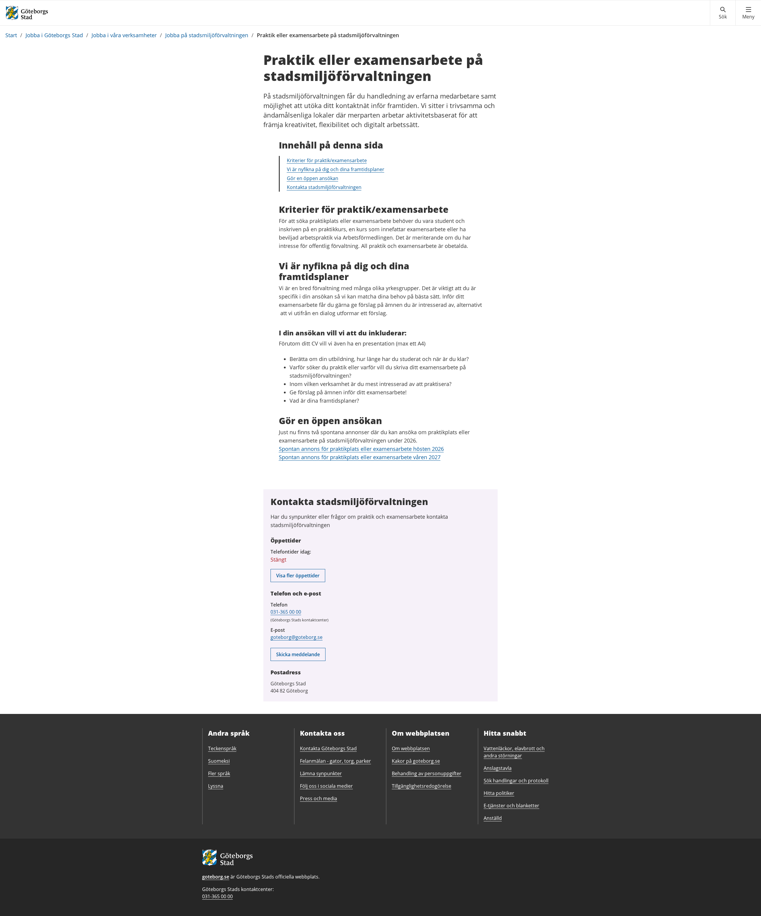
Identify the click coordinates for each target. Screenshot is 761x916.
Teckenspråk (222, 748)
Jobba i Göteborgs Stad (54, 35)
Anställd (493, 818)
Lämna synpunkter (321, 773)
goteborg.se (215, 876)
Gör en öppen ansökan (312, 178)
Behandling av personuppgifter (426, 773)
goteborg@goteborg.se (297, 637)
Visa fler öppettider (298, 575)
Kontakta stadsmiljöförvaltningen (324, 187)
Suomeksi (219, 761)
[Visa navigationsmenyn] (748, 13)
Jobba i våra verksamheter (124, 35)
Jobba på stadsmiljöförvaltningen (206, 35)
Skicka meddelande (298, 654)
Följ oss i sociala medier (326, 786)
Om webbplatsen (411, 748)
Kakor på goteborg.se (416, 761)
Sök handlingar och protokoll (516, 780)
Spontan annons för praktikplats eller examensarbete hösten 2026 (361, 448)
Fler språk (219, 773)
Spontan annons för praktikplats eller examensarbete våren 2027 (360, 457)
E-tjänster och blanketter (511, 805)
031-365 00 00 (286, 612)
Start (11, 35)
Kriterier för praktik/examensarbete (327, 160)
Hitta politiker (499, 793)
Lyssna (215, 786)
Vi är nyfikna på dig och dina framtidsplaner (335, 169)
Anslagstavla (498, 768)
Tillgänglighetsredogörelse (421, 786)
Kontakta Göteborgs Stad (328, 748)
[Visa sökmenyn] (722, 13)
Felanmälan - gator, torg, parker (335, 761)
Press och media (318, 798)
